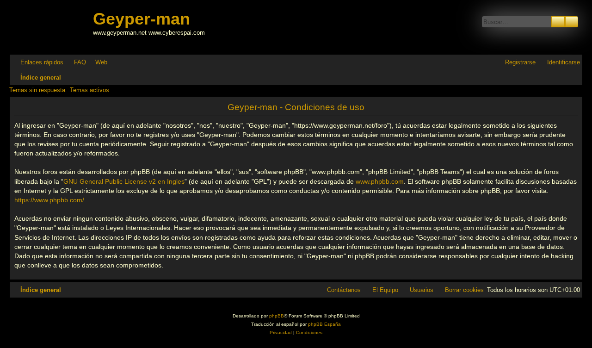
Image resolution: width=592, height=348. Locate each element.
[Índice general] (52, 27)
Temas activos (89, 90)
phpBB (276, 315)
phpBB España (324, 324)
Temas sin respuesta (37, 90)
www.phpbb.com (380, 181)
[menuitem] (76, 62)
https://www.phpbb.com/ (49, 200)
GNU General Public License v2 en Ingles (124, 181)
